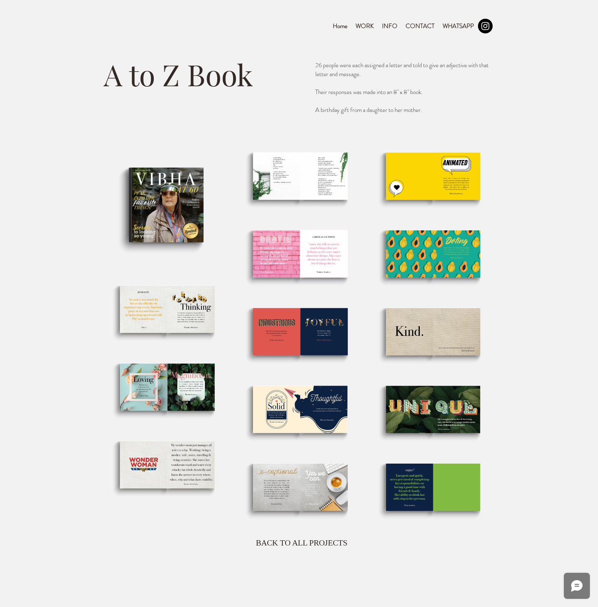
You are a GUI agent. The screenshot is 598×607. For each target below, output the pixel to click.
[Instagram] (485, 26)
